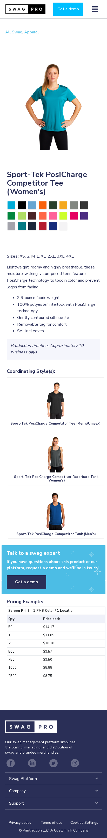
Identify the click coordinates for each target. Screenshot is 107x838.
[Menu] (95, 9)
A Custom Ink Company (69, 830)
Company (17, 791)
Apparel (31, 32)
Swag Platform (23, 779)
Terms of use (51, 822)
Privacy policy (25, 822)
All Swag (13, 32)
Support (16, 803)
